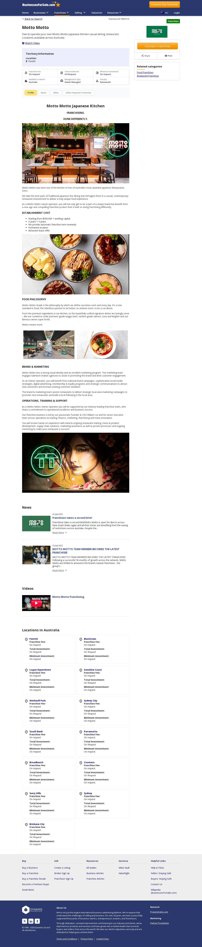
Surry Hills (35, 793)
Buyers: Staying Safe (161, 878)
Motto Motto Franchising (68, 597)
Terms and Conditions (66, 938)
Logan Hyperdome (40, 669)
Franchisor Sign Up (63, 878)
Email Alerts (28, 889)
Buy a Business (30, 867)
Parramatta (90, 731)
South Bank (36, 731)
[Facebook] (37, 921)
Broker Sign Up (62, 873)
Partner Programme (159, 923)
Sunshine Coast (93, 669)
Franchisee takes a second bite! (72, 517)
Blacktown (90, 638)
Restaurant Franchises (148, 75)
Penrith (34, 638)
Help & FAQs (157, 867)
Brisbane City (37, 824)
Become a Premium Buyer (35, 884)
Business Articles (95, 873)
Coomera (89, 762)
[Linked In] (31, 921)
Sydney (88, 793)
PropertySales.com (159, 911)
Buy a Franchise (30, 873)
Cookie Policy (102, 938)
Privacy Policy (87, 938)
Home (25, 12)
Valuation (96, 12)
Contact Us (156, 884)
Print (168, 55)
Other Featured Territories (78, 92)
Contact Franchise (157, 46)
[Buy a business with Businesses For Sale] (43, 4)
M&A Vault (124, 867)
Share (145, 55)
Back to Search (32, 19)
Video (56, 92)
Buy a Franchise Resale (34, 878)
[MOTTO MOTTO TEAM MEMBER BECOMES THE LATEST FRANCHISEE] (36, 564)
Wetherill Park (38, 700)
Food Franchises (145, 72)
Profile (31, 92)
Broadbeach (36, 762)
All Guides (91, 867)
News (43, 92)
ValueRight (124, 873)
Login (177, 12)
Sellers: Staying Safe (161, 873)
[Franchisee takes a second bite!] (36, 533)
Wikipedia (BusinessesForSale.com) (164, 891)
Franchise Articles (95, 878)
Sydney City (90, 700)
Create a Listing (62, 867)
